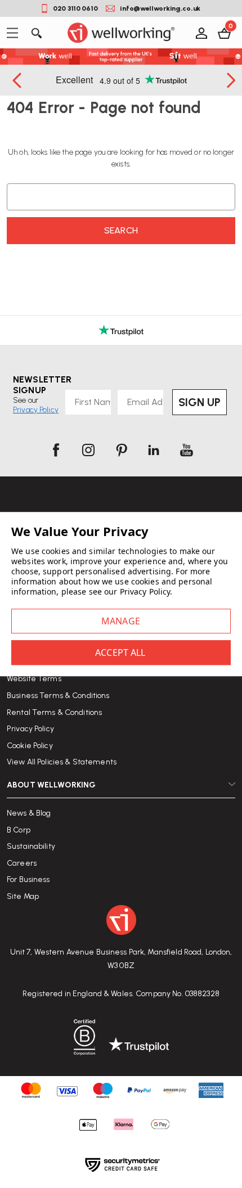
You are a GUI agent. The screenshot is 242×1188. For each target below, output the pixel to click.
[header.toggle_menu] (15, 32)
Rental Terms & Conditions (54, 712)
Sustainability (31, 846)
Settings (121, 621)
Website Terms (34, 678)
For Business (28, 879)
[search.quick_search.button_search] (36, 32)
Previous (18, 80)
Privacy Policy (30, 729)
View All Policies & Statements (61, 762)
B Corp (18, 830)
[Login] (201, 32)
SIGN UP (199, 402)
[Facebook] (56, 450)
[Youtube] (186, 450)
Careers (22, 863)
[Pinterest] (121, 450)
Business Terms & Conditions (58, 695)
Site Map (23, 896)
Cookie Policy (30, 745)
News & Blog (29, 813)
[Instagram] (88, 450)
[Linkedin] (154, 450)
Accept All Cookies (121, 652)
